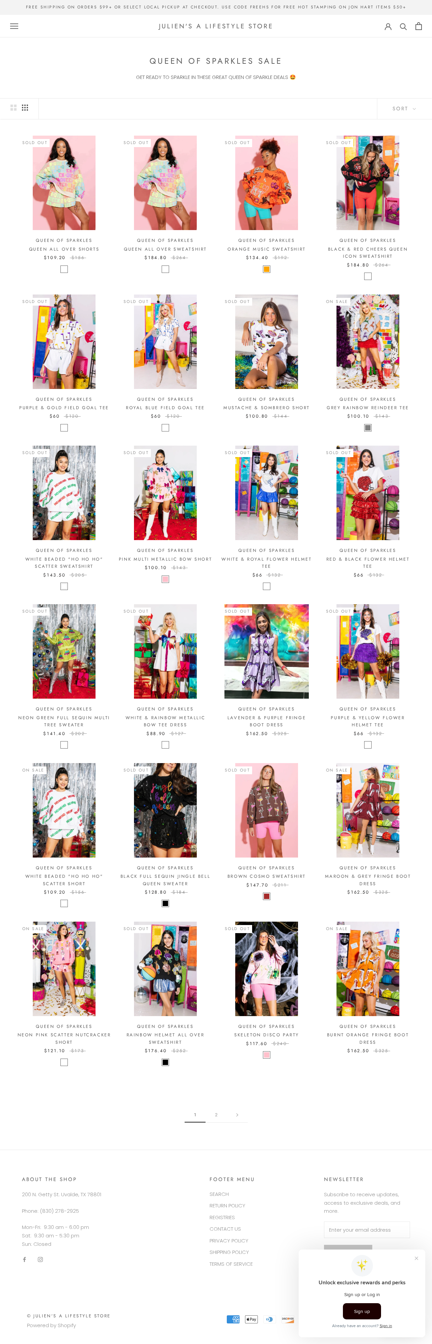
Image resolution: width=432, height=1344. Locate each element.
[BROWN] (266, 896)
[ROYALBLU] (165, 427)
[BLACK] (165, 903)
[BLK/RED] (368, 276)
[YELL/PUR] (368, 745)
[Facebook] (24, 1259)
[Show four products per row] (25, 108)
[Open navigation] (14, 26)
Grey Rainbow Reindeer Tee (368, 407)
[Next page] (237, 1115)
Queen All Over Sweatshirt (165, 249)
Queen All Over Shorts (64, 249)
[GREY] (368, 427)
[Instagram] (40, 1259)
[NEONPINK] (64, 1062)
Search (219, 1194)
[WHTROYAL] (266, 586)
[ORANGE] (266, 269)
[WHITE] (64, 586)
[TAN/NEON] (64, 269)
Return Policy (227, 1205)
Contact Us (225, 1228)
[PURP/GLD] (64, 427)
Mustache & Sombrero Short (266, 407)
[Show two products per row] (13, 108)
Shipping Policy (229, 1252)
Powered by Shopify (51, 1325)
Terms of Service (231, 1263)
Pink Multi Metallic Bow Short (165, 559)
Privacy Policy (229, 1240)
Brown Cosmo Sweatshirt (266, 876)
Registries (222, 1217)
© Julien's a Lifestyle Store (69, 1316)
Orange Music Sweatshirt (266, 249)
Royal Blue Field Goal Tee (165, 407)
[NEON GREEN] (64, 745)
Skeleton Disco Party (266, 1035)
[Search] (403, 26)
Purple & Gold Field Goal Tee (64, 407)
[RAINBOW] (165, 745)
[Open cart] (418, 26)
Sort (402, 108)
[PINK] (165, 579)
